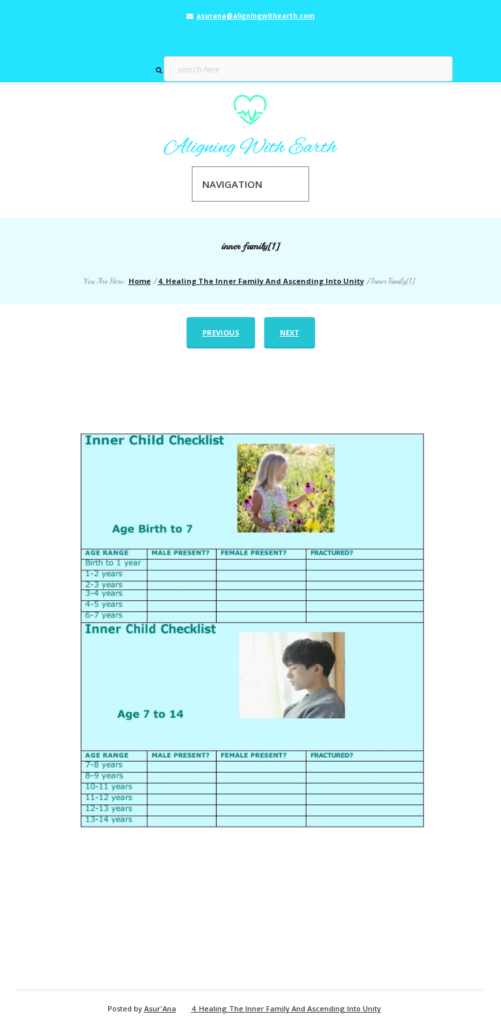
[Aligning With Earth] (250, 125)
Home (140, 281)
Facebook (231, 36)
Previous (220, 332)
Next (289, 332)
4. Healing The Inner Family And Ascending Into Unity (261, 281)
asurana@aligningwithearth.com (255, 15)
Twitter (250, 36)
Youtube (269, 36)
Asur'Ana (160, 1008)
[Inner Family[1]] (250, 672)
